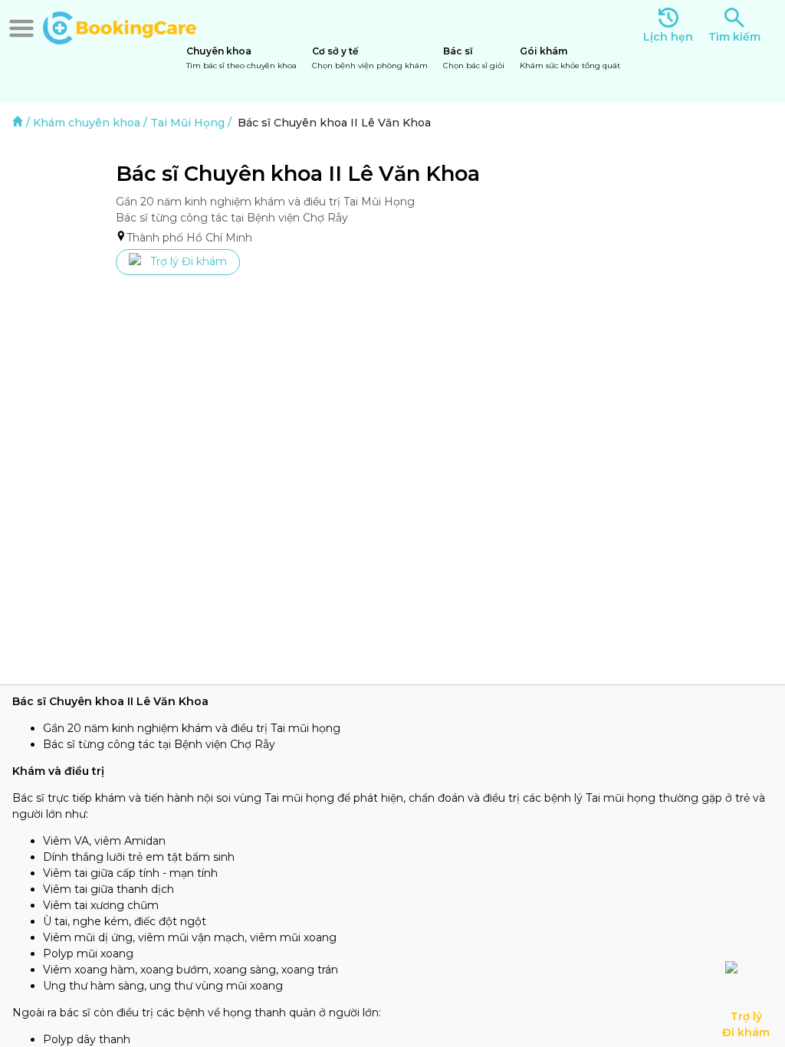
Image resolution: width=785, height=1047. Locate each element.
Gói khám (570, 58)
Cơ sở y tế (370, 58)
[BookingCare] (119, 26)
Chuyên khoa (241, 58)
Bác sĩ (473, 58)
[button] (21, 28)
